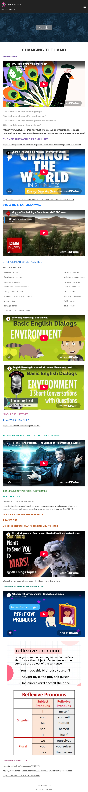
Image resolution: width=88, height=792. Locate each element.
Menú (84, 6)
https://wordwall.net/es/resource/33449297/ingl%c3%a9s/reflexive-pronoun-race (37, 771)
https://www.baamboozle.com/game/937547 (21, 426)
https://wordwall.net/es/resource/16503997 (21, 775)
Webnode (48, 789)
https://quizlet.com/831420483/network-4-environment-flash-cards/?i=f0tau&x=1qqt (38, 199)
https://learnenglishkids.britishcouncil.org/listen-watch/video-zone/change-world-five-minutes (42, 145)
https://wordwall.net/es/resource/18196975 (21, 766)
